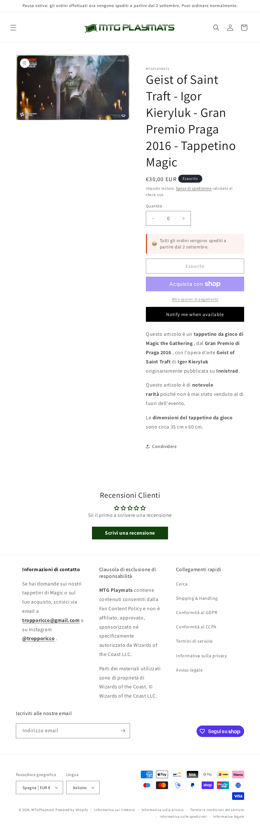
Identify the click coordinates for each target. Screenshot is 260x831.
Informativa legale (228, 816)
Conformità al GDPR (196, 612)
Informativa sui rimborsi (114, 809)
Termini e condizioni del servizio (217, 809)
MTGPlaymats (43, 809)
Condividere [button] (164, 446)
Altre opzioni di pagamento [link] (195, 299)
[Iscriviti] (123, 730)
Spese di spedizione (193, 188)
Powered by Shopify (71, 809)
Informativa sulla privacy (201, 656)
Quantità (154, 206)
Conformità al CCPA (196, 627)
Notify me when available (195, 314)
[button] (13, 28)
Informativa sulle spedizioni (183, 816)
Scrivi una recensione (130, 533)
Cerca (181, 584)
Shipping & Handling (197, 598)
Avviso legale (189, 670)
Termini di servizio (194, 641)
